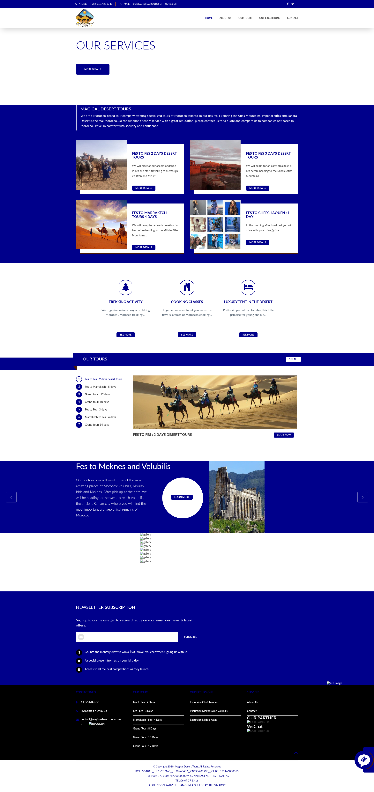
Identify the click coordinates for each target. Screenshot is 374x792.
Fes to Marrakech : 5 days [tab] (97, 386)
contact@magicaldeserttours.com (155, 4)
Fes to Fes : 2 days (144, 702)
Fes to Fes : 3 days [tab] (92, 409)
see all (293, 359)
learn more (181, 497)
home (209, 18)
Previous (11, 67)
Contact (292, 18)
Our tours (245, 18)
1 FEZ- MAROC (90, 702)
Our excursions (269, 18)
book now (284, 435)
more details (92, 69)
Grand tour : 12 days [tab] (94, 394)
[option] (187, 67)
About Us (252, 702)
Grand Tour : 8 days (144, 728)
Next (362, 67)
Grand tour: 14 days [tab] (93, 424)
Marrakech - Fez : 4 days (147, 720)
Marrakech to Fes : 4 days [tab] (97, 417)
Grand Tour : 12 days (145, 746)
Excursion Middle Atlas (203, 720)
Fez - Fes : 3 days (143, 711)
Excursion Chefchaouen (204, 702)
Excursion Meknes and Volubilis (209, 711)
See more (125, 335)
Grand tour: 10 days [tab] (93, 402)
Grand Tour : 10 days (145, 737)
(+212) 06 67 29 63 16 (101, 4)
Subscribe (190, 637)
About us (225, 18)
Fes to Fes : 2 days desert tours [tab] (100, 379)
